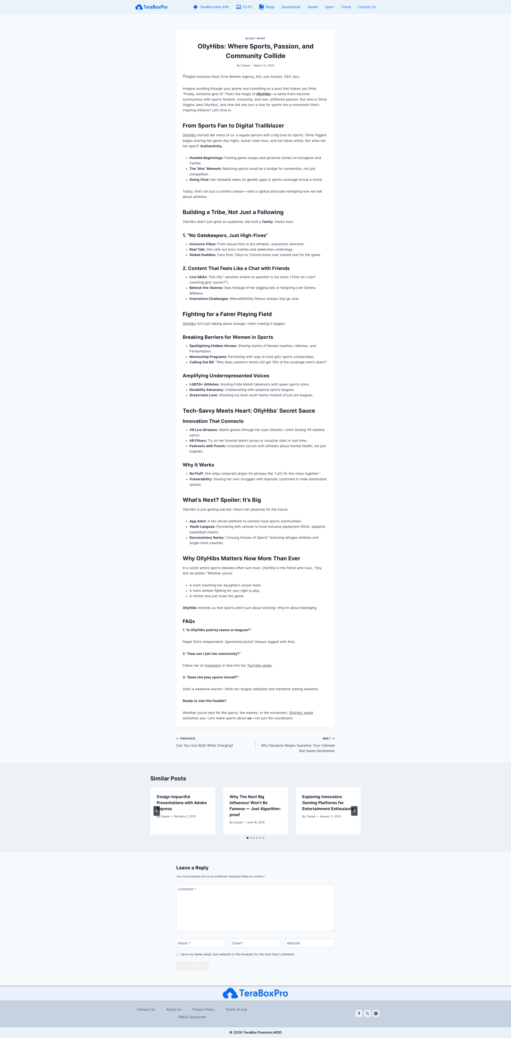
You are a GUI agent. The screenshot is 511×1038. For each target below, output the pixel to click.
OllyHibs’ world (301, 713)
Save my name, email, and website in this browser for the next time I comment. (238, 954)
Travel (346, 7)
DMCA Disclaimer (192, 1017)
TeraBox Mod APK (214, 7)
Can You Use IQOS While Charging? (204, 742)
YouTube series (259, 665)
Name (184, 943)
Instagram (213, 665)
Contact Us (367, 7)
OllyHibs (189, 135)
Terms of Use (236, 1009)
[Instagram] (375, 1013)
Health (313, 7)
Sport (329, 7)
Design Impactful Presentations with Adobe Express (182, 802)
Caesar (245, 65)
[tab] (248, 838)
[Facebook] (359, 1013)
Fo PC (247, 7)
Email (238, 943)
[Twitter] (367, 1013)
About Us (173, 1009)
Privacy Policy (203, 1009)
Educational (291, 7)
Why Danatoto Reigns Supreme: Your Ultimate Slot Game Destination (298, 745)
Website (293, 943)
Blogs (270, 7)
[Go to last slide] (156, 811)
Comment (187, 889)
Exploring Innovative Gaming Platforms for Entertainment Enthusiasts (328, 802)
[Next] (354, 811)
